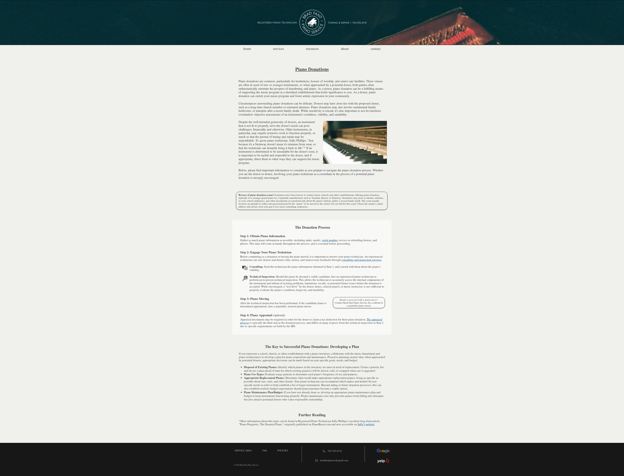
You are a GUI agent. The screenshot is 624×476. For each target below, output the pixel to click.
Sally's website (366, 424)
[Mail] (316, 460)
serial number (330, 240)
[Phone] (324, 451)
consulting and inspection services (361, 260)
